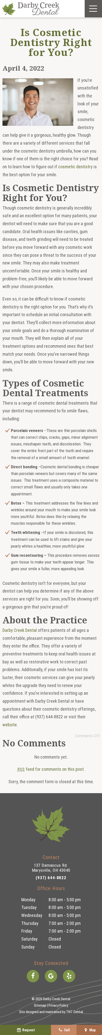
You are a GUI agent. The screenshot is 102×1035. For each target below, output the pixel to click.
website (9, 724)
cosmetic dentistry (75, 166)
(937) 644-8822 (51, 877)
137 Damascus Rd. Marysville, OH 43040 (51, 868)
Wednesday (31, 915)
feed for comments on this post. (51, 769)
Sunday (28, 946)
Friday (26, 931)
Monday (28, 899)
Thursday (29, 923)
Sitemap (40, 1005)
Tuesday (29, 907)
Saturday (29, 939)
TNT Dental (74, 1012)
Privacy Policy (58, 1005)
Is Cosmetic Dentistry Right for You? (51, 42)
